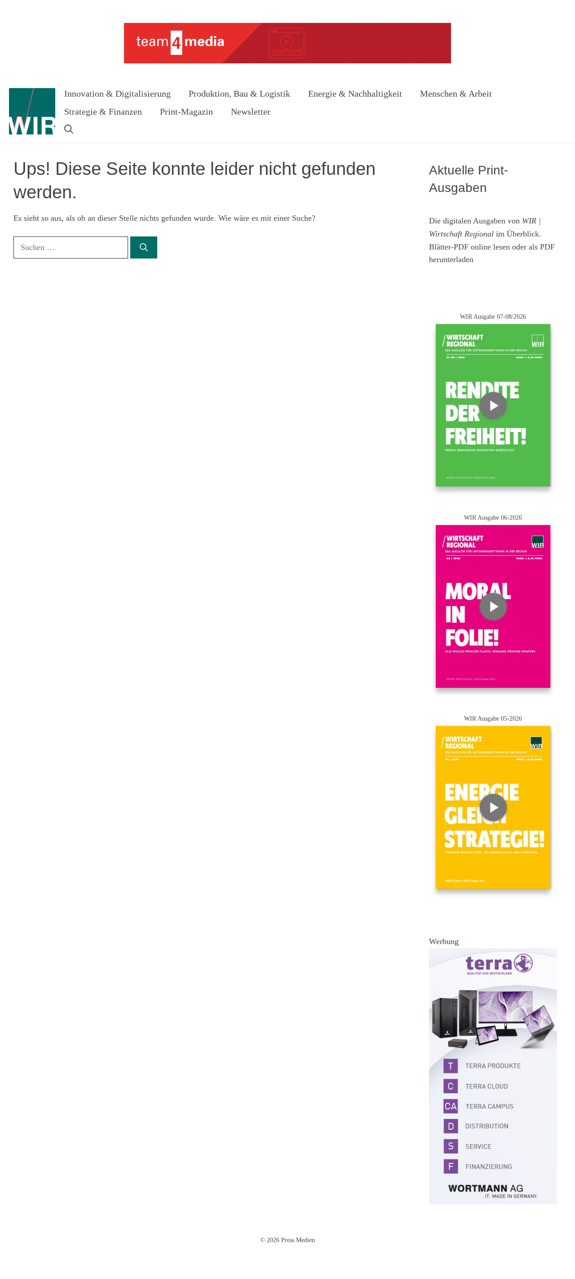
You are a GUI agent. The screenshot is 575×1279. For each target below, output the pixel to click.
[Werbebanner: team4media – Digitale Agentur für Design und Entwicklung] (287, 61)
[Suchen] (143, 247)
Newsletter (250, 111)
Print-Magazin (186, 111)
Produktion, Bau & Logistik (239, 93)
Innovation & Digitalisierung (117, 93)
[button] (68, 129)
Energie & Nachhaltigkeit (355, 93)
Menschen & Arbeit (456, 93)
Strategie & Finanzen (103, 111)
